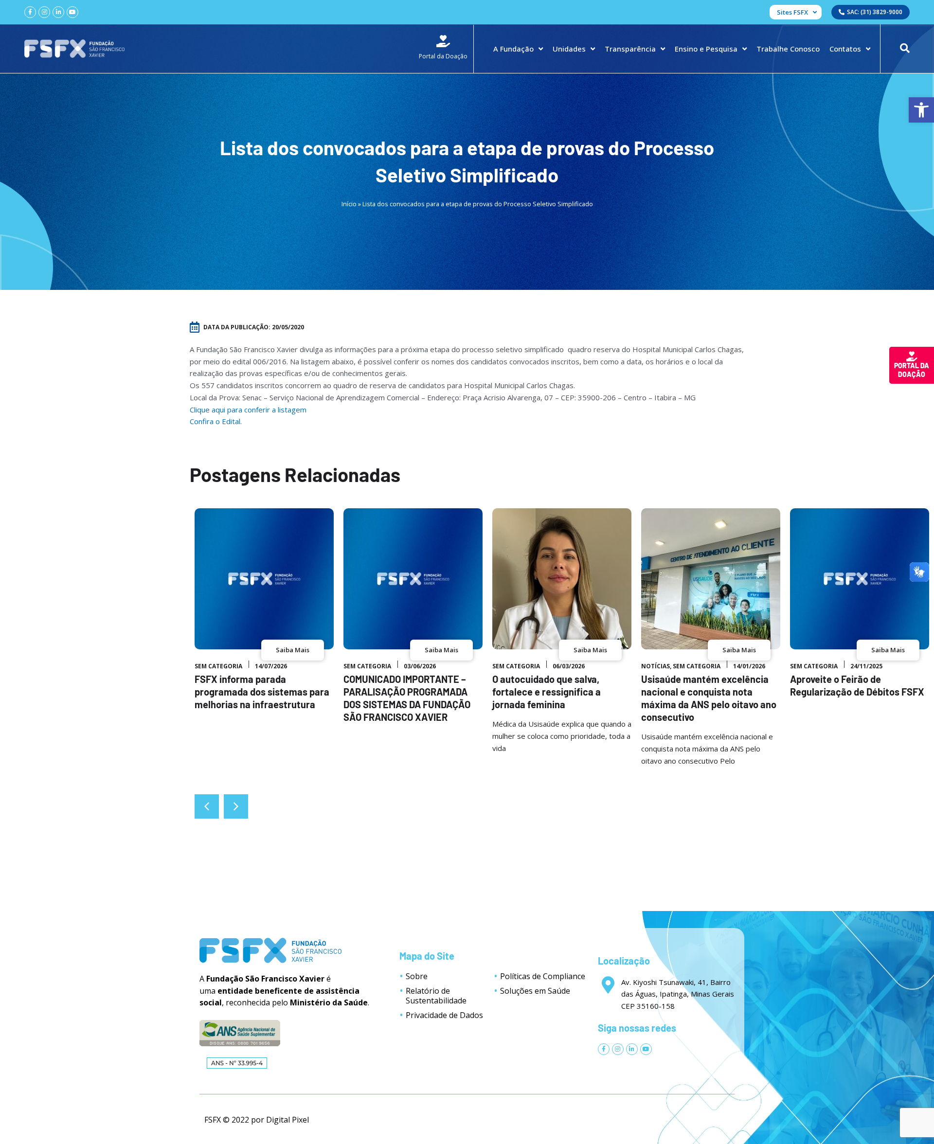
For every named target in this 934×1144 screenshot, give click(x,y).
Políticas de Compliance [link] (542, 976)
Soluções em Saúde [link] (535, 991)
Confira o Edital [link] (215, 421)
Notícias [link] (655, 666)
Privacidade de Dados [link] (444, 1015)
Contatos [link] (845, 49)
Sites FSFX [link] (792, 12)
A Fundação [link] (513, 49)
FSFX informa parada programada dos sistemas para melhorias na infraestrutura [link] (262, 691)
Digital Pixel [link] (287, 1119)
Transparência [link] (630, 49)
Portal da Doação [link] (911, 369)
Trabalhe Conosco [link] (788, 49)
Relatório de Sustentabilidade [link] (436, 995)
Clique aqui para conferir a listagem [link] (248, 409)
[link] (921, 110)
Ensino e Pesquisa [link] (706, 49)
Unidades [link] (569, 49)
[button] (236, 806)
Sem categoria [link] (218, 666)
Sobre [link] (417, 976)
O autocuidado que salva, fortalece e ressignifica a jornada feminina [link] (546, 691)
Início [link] (349, 203)
